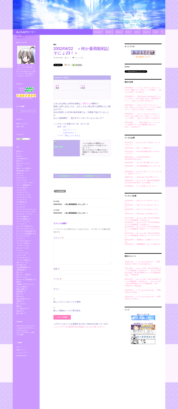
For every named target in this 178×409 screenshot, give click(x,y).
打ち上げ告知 (21, 287)
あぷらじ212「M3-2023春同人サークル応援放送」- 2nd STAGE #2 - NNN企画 (143, 283)
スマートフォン (21, 221)
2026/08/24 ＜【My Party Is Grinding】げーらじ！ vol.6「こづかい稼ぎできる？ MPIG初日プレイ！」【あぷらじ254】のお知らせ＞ (143, 98)
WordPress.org (21, 355)
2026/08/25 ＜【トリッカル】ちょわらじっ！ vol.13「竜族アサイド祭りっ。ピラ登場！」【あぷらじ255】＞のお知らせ (143, 90)
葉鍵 (17, 306)
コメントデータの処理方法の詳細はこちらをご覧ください (78, 327)
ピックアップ (21, 236)
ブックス (19, 238)
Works (128, 32)
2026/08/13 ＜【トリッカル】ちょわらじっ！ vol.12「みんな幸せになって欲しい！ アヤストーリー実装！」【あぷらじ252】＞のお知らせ (142, 116)
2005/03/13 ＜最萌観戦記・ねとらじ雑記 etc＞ (143, 244)
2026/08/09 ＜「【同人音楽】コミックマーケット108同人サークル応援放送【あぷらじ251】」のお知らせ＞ (142, 124)
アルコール (20, 178)
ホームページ (21, 248)
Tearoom (145, 32)
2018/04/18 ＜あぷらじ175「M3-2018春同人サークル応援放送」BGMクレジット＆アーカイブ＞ (143, 229)
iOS (17, 156)
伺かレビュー (21, 262)
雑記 (54, 44)
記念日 (18, 311)
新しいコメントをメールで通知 (67, 302)
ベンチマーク (21, 245)
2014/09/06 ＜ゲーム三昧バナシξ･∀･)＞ (141, 186)
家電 (17, 282)
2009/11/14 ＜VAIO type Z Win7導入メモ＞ (142, 177)
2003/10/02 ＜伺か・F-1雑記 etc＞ (138, 148)
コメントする (79, 58)
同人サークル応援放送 (24, 279)
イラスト (19, 190)
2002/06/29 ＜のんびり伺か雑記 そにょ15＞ (142, 162)
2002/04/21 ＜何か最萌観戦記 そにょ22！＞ (70, 203)
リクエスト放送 (21, 260)
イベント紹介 (21, 187)
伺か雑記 (19, 265)
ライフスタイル (21, 258)
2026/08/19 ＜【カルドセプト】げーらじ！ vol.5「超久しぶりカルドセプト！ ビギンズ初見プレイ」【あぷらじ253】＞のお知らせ (143, 107)
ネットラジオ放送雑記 (24, 233)
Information (97, 32)
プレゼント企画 (21, 243)
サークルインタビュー (24, 212)
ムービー (19, 255)
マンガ (18, 250)
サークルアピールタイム (25, 209)
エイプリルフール (22, 197)
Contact (155, 32)
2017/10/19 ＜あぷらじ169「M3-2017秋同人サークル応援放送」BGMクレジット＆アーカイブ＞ (143, 235)
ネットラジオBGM (22, 226)
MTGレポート (21, 163)
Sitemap (118, 32)
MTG (18, 161)
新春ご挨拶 (20, 289)
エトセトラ (20, 200)
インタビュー (21, 192)
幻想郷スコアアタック (24, 284)
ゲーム (18, 207)
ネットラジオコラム (23, 229)
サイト (56, 289)
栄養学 (18, 301)
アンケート (20, 180)
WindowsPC (20, 171)
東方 (17, 294)
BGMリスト (20, 124)
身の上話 (19, 313)
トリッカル (20, 224)
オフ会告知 (20, 202)
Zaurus (18, 173)
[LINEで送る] (77, 65)
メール (57, 279)
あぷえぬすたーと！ (26, 32)
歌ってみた (20, 304)
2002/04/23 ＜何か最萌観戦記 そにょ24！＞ (70, 211)
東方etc (19, 296)
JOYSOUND (20, 158)
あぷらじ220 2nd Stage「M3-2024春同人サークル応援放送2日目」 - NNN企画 (143, 272)
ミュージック (21, 253)
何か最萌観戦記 (60, 191)
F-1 (17, 154)
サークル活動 (21, 216)
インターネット (21, 195)
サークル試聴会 (21, 219)
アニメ (18, 175)
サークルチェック (22, 214)
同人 (17, 272)
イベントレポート (22, 183)
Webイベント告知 (22, 168)
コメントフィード (22, 353)
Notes (136, 32)
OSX (18, 166)
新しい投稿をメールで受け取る (67, 311)
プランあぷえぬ (21, 241)
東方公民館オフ (21, 299)
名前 (56, 269)
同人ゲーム (20, 277)
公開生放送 (20, 270)
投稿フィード (20, 350)
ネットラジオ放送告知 (24, 231)
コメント (58, 238)
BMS (18, 151)
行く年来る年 (21, 308)
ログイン (19, 347)
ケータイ (19, 204)
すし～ (68, 58)
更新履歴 (19, 291)
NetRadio (108, 32)
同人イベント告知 (22, 275)
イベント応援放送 (22, 185)
